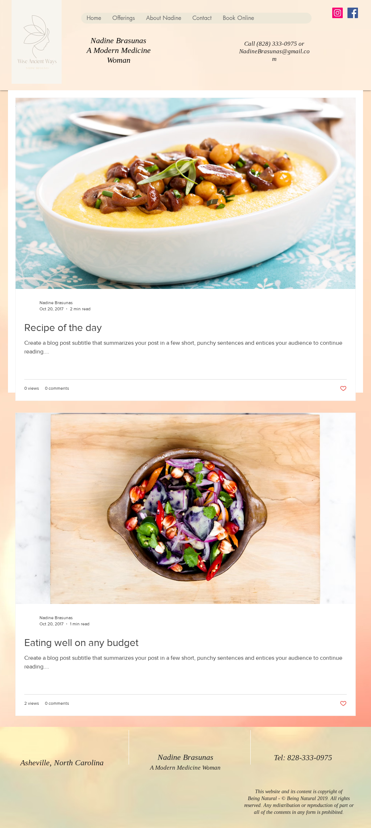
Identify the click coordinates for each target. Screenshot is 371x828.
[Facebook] (352, 13)
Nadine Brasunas (118, 40)
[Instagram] (337, 13)
